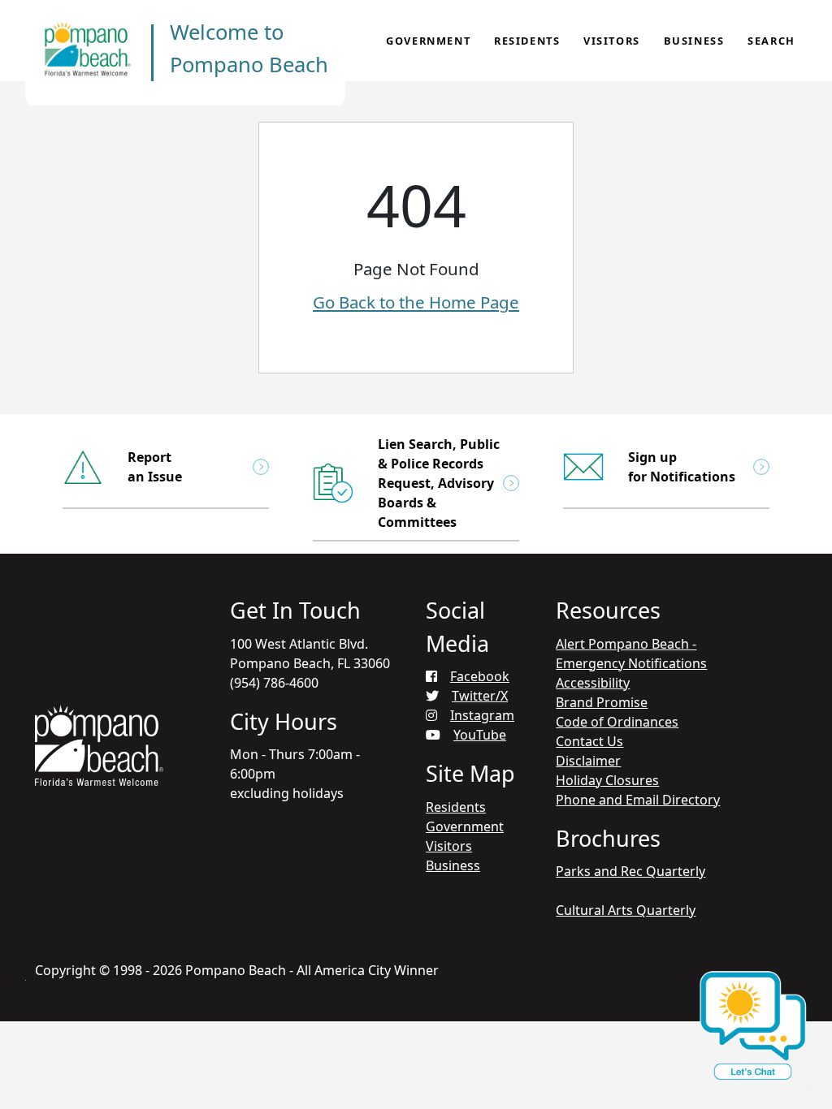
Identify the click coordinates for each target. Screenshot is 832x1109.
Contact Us (589, 741)
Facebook (479, 676)
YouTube (479, 735)
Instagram (482, 715)
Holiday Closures (607, 780)
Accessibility (593, 683)
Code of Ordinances (617, 722)
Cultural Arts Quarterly (626, 910)
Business (694, 40)
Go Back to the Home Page (416, 302)
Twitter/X (480, 696)
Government (428, 40)
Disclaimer (588, 761)
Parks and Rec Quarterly (630, 871)
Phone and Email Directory (638, 800)
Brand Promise (602, 702)
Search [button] (771, 40)
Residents (527, 40)
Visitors (611, 40)
